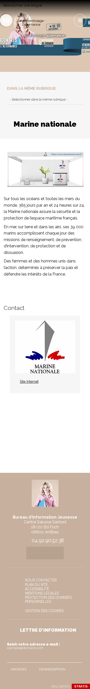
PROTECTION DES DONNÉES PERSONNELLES (48, 599)
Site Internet (29, 382)
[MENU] (80, 20)
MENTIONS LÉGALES (42, 593)
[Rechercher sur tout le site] (6, 20)
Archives (18, 669)
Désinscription (52, 669)
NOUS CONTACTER (41, 580)
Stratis (81, 686)
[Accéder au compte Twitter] (63, 9)
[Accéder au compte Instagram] (55, 18)
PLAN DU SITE (36, 585)
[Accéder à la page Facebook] (55, 9)
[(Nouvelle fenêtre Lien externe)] (45, 171)
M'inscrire (77, 658)
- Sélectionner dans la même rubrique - (39, 99)
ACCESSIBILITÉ (37, 589)
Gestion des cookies (44, 611)
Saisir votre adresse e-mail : (33, 646)
